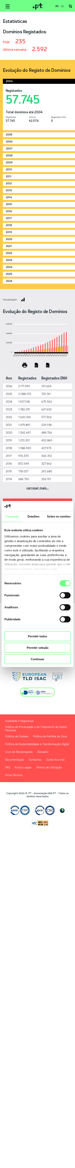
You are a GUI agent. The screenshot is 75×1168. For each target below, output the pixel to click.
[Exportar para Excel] (47, 365)
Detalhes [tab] (33, 516)
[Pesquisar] (70, 6)
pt (57, 6)
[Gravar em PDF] (36, 365)
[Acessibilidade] (62, 810)
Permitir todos (37, 636)
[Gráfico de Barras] (23, 299)
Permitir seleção (37, 647)
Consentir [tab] (12, 516)
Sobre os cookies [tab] (59, 516)
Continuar (37, 659)
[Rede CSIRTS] (57, 676)
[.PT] (37, 6)
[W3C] (40, 823)
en (62, 6)
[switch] (65, 595)
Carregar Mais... (37, 488)
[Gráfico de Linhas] (30, 299)
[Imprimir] (24, 365)
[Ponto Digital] (37, 692)
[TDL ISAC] (29, 676)
